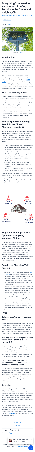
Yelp (21, 52)
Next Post (17, 425)
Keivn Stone (7, 20)
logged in (12, 433)
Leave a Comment (7, 15)
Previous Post (17, 422)
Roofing (10, 24)
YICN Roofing (11, 413)
